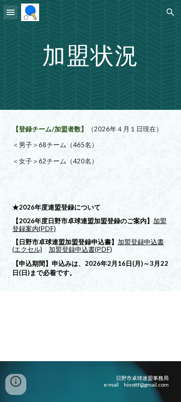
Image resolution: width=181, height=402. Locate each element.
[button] (10, 12)
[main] (90, 55)
